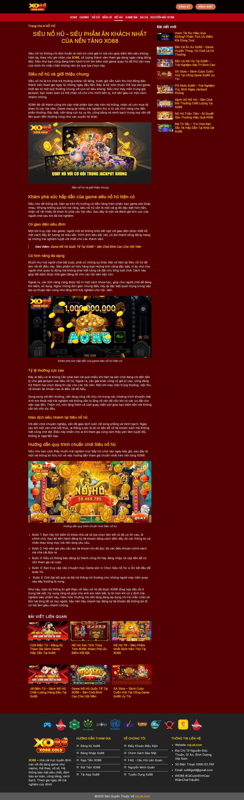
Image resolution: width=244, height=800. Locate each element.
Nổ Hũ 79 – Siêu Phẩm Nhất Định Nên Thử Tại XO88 (129, 649)
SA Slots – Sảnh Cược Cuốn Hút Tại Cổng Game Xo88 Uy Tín (131, 692)
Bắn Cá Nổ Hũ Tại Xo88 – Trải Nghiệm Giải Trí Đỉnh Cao (195, 63)
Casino (84, 17)
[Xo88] (37, 6)
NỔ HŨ (118, 17)
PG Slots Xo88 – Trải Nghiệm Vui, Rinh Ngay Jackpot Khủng (195, 89)
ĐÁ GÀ (144, 17)
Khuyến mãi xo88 (162, 17)
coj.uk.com (194, 745)
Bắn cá (107, 17)
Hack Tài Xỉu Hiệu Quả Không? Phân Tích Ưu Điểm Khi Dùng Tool (194, 36)
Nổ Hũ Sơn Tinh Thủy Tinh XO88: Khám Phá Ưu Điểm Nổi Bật (89, 649)
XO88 (32, 760)
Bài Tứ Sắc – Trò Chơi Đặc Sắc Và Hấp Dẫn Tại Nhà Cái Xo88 (194, 127)
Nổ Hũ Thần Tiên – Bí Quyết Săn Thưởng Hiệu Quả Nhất (194, 115)
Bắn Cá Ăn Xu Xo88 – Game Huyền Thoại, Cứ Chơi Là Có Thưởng (194, 50)
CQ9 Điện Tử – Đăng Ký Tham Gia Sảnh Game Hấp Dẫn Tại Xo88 (46, 649)
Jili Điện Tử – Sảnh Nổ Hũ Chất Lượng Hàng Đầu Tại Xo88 (48, 692)
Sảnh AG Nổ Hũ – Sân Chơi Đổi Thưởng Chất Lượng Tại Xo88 (194, 103)
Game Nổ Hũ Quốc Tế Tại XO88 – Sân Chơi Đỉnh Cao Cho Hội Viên (95, 246)
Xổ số (96, 17)
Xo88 (73, 17)
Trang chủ (35, 26)
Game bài (131, 17)
